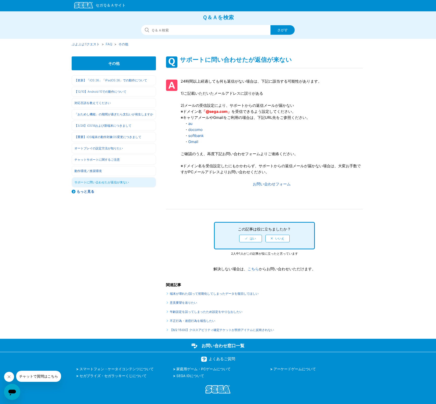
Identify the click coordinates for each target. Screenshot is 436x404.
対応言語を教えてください (92, 103)
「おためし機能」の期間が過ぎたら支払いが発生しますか (113, 114)
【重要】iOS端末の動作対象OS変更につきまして (107, 137)
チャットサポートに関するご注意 (97, 159)
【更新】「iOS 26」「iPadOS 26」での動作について (110, 80)
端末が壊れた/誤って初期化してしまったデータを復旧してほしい (214, 293)
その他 (123, 44)
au (190, 123)
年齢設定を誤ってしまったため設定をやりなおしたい (206, 312)
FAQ (109, 44)
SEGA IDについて (190, 376)
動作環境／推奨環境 (88, 171)
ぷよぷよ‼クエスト (86, 44)
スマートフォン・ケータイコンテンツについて (116, 369)
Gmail (193, 141)
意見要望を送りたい (183, 303)
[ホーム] (97, 6)
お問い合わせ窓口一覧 (223, 345)
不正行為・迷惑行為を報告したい (192, 321)
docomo (195, 129)
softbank (196, 135)
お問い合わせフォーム (272, 184)
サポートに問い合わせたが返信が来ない (101, 182)
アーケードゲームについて (295, 369)
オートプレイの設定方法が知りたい (98, 148)
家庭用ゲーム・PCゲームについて (203, 369)
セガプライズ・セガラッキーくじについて (113, 376)
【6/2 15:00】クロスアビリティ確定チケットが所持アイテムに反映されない (222, 330)
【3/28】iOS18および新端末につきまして (102, 125)
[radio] (250, 238)
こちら (253, 268)
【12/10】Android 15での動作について (100, 91)
